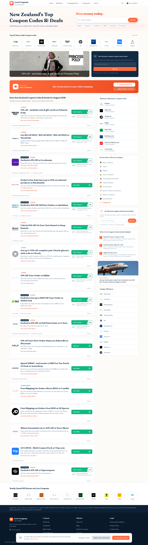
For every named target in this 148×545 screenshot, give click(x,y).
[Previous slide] (12, 64)
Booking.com (123, 26)
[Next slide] (86, 64)
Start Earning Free (125, 85)
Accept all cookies (120, 538)
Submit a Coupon (82, 529)
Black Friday (47, 529)
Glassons (88, 26)
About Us (79, 522)
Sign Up (114, 69)
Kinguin (79, 26)
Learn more (34, 539)
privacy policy (114, 72)
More (96, 3)
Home (51, 3)
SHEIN (105, 26)
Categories (86, 3)
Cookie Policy (114, 529)
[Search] (122, 3)
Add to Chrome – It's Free (125, 89)
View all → (135, 35)
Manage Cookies (84, 538)
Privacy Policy (114, 526)
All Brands (59, 3)
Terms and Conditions (117, 522)
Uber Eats (113, 26)
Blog (77, 526)
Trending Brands (72, 3)
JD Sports (97, 26)
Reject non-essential (101, 538)
